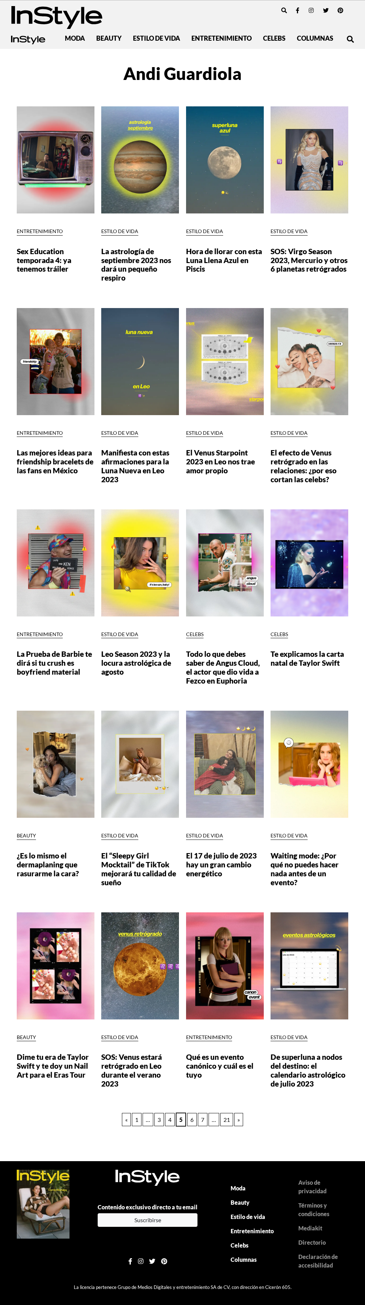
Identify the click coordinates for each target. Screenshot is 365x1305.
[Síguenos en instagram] (311, 10)
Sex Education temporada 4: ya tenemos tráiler (44, 260)
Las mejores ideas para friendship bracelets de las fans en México (55, 461)
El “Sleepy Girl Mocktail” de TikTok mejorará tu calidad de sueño (138, 869)
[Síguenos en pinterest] (340, 10)
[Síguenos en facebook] (297, 10)
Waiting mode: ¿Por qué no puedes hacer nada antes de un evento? (305, 869)
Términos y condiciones (313, 1209)
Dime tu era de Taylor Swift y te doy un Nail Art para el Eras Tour (53, 1065)
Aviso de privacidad (312, 1186)
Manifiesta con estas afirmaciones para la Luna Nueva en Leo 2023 (135, 466)
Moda (75, 38)
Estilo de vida (156, 38)
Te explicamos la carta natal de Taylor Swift (307, 658)
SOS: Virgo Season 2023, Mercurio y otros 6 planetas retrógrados (309, 260)
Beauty (109, 38)
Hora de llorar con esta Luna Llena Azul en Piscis (224, 260)
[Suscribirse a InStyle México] (43, 1203)
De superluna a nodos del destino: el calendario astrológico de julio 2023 (308, 1070)
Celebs (274, 38)
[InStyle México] (56, 16)
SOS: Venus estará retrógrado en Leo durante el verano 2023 (131, 1070)
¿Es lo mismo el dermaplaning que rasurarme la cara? (48, 864)
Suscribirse (147, 1219)
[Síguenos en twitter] (326, 10)
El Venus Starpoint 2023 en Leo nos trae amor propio (220, 461)
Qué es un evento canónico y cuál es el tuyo (219, 1065)
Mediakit (310, 1228)
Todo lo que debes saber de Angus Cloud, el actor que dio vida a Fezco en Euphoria (223, 667)
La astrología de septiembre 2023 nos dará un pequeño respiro (136, 264)
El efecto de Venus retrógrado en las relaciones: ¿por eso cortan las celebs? (303, 466)
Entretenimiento (221, 38)
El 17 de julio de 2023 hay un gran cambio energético (221, 864)
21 (226, 1119)
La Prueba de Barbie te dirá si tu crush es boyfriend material (54, 662)
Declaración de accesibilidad (318, 1261)
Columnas (315, 38)
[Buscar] (284, 10)
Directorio (312, 1242)
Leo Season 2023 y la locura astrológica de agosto (136, 662)
